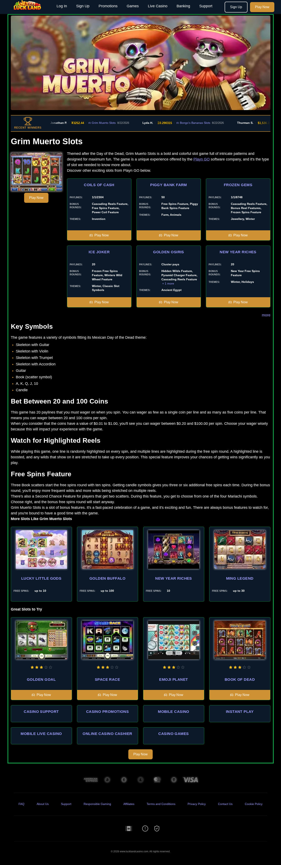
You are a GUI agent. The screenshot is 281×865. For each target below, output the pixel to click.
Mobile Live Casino (41, 734)
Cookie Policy (253, 804)
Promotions (108, 6)
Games (133, 6)
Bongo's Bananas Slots (180, 122)
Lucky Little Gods (41, 578)
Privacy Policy (197, 804)
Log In (62, 6)
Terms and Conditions (161, 804)
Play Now (262, 7)
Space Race (107, 679)
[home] (27, 11)
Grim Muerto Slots (89, 122)
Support (205, 6)
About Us (43, 804)
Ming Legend (240, 578)
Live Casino (157, 6)
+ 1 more (168, 283)
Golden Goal (41, 679)
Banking (183, 6)
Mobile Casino (173, 712)
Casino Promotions (107, 712)
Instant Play (240, 712)
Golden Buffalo (107, 578)
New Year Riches (238, 252)
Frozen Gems (238, 185)
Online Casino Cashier (107, 734)
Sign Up (82, 6)
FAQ (21, 804)
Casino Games (173, 734)
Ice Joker (99, 252)
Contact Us (225, 804)
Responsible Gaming (97, 804)
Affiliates (128, 804)
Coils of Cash (99, 185)
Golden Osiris (168, 252)
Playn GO (201, 159)
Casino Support (41, 712)
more (266, 315)
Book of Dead (240, 679)
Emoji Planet (173, 679)
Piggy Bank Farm (168, 185)
